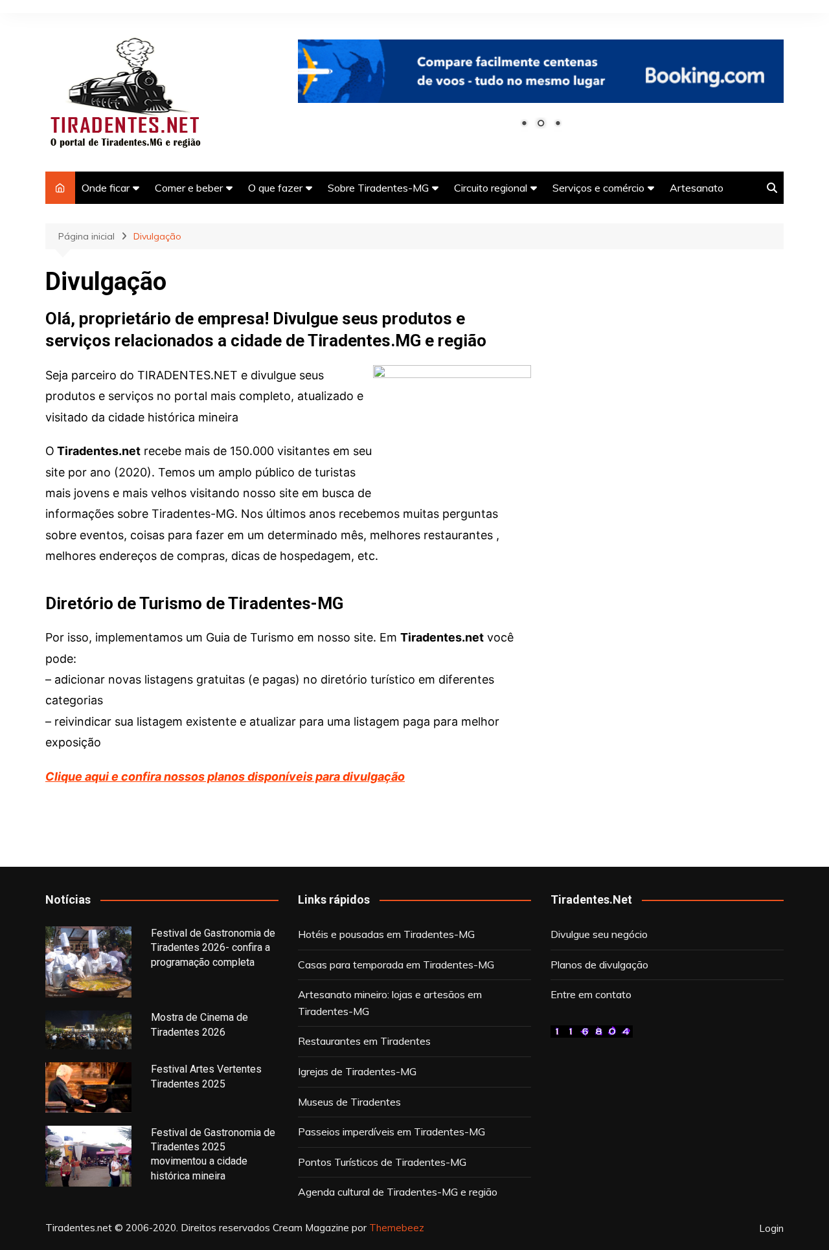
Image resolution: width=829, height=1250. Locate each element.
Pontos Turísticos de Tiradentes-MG (382, 1161)
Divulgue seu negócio (599, 934)
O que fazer (275, 187)
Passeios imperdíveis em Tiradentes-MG (391, 1131)
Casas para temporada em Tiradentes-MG (396, 964)
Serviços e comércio (598, 187)
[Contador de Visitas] (592, 1030)
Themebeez (396, 1228)
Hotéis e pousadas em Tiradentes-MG (386, 934)
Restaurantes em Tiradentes (364, 1040)
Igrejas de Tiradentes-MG (357, 1071)
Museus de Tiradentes (349, 1101)
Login (771, 1228)
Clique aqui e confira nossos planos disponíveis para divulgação (225, 776)
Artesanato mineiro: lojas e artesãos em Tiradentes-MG (390, 1003)
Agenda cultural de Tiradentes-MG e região (397, 1191)
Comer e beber (189, 187)
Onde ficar (106, 187)
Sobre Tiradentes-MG (378, 187)
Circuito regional (490, 187)
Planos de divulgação (599, 964)
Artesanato (696, 187)
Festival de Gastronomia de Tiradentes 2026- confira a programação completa (213, 947)
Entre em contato (591, 994)
